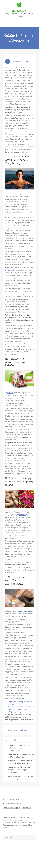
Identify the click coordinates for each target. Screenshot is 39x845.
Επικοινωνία (26, 808)
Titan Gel (8, 275)
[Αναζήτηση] (33, 837)
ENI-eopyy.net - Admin (20, 61)
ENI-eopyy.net (19, 10)
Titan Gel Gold (12, 270)
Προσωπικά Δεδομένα (11, 808)
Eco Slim (10, 393)
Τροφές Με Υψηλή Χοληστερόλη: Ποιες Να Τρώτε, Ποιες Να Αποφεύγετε (19, 769)
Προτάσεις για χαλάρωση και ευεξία (21, 707)
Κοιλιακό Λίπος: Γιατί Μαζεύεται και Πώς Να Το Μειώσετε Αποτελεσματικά (20, 747)
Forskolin (22, 515)
